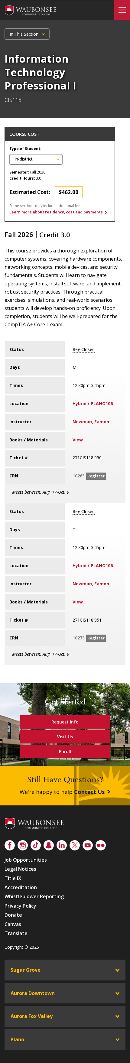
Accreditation (21, 887)
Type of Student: (25, 148)
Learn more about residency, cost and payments (56, 212)
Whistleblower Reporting (34, 896)
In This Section (24, 34)
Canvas (13, 924)
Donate (13, 915)
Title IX (13, 878)
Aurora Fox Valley (32, 1016)
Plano (17, 1039)
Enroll (65, 751)
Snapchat (49, 844)
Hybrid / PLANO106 (93, 403)
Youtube (88, 844)
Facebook (10, 844)
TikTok (36, 844)
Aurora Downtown (33, 993)
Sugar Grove (26, 970)
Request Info (65, 722)
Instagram (23, 844)
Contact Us (89, 791)
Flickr (101, 844)
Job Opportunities (26, 860)
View (78, 440)
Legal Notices (20, 869)
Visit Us (65, 737)
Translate (16, 933)
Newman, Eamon (91, 421)
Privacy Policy (20, 905)
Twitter (75, 844)
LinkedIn (62, 844)
